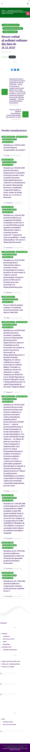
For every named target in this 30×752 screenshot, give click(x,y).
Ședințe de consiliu (10, 32)
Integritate (6, 644)
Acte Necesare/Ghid (9, 724)
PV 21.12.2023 (5, 57)
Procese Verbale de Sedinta (13, 28)
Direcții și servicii (8, 639)
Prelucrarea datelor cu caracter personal (14, 745)
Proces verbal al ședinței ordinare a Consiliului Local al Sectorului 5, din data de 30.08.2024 (13, 308)
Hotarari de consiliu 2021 (9, 209)
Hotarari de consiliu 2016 (9, 545)
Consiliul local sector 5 (15, 10)
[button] (29, 1)
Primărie (4, 633)
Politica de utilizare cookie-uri (15, 747)
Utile (3, 719)
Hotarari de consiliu (21, 136)
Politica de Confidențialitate (11, 664)
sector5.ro (9, 202)
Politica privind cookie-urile (11, 661)
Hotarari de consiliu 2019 (9, 162)
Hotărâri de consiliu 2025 (9, 399)
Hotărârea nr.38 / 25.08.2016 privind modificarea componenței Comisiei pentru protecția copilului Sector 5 (14, 586)
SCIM (4, 641)
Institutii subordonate (10, 649)
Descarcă (12, 57)
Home (3, 10)
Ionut (7, 155)
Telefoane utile (8, 722)
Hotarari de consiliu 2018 (9, 497)
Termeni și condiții (8, 666)
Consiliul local (6, 647)
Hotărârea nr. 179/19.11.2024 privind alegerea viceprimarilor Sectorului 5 (14, 147)
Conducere (6, 636)
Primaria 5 (9, 292)
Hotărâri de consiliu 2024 (9, 139)
